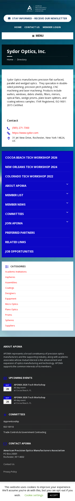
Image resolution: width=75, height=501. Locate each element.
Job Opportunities (19, 251)
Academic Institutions (16, 271)
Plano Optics (11, 309)
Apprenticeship (11, 421)
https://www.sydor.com (25, 132)
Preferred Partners (20, 233)
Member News (15, 204)
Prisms (8, 314)
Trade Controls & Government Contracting (24, 432)
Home (17, 27)
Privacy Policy (10, 471)
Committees (14, 214)
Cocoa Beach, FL (23, 390)
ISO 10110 (8, 426)
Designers (10, 293)
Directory (22, 59)
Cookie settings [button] (34, 495)
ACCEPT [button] (54, 495)
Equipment (10, 298)
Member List (14, 195)
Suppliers (10, 325)
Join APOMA (14, 223)
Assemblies (11, 282)
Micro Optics (11, 304)
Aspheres (10, 277)
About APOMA (15, 186)
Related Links (15, 242)
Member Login (52, 27)
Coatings (9, 287)
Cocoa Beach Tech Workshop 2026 (31, 157)
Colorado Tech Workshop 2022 (29, 176)
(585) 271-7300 (20, 127)
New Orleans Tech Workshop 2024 (31, 167)
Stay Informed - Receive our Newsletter (39, 18)
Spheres (9, 320)
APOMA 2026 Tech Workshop (29, 384)
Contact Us (32, 27)
